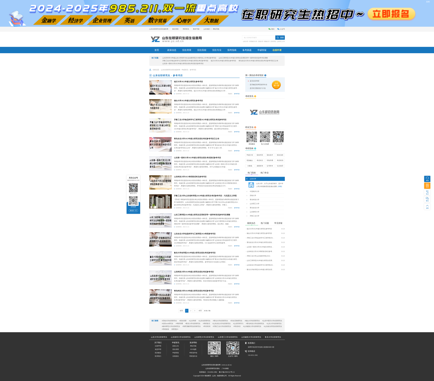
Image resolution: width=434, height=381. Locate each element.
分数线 (249, 166)
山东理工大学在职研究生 (228, 337)
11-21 (283, 229)
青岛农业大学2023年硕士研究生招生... (266, 242)
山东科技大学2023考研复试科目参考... (266, 251)
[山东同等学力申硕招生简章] (265, 112)
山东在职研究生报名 (212, 368)
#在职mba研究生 (167, 323)
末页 (200, 311)
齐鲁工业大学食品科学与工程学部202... (266, 238)
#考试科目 (237, 326)
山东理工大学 (281, 41)
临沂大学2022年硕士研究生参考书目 (223, 61)
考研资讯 (186, 29)
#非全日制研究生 (236, 321)
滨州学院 (273, 41)
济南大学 (260, 41)
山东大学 (245, 41)
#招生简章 (182, 321)
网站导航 (216, 29)
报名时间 (260, 155)
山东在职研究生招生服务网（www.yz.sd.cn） (217, 365)
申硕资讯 (185, 70)
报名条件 (270, 155)
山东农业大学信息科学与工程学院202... (266, 265)
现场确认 (250, 160)
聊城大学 (267, 41)
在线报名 (175, 356)
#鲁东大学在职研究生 (192, 323)
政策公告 (175, 346)
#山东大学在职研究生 (274, 323)
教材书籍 (196, 29)
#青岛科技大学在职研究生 (255, 323)
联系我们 (158, 356)
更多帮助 (193, 343)
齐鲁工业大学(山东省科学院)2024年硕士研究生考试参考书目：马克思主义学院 (205, 196)
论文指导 (280, 166)
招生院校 (201, 50)
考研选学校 (193, 353)
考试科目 (260, 160)
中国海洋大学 (253, 41)
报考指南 (231, 50)
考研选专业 (193, 356)
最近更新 (175, 29)
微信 (272, 29)
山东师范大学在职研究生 (204, 337)
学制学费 (270, 160)
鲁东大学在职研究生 (273, 337)
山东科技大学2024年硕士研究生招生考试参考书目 (194, 272)
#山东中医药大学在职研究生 (272, 321)
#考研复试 (206, 323)
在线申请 (277, 50)
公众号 (282, 29)
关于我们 (158, 343)
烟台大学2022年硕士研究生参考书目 (188, 101)
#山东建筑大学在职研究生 (252, 326)
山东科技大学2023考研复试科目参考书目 (190, 177)
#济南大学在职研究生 (169, 321)
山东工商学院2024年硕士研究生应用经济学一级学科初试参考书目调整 (243, 58)
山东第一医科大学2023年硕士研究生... (266, 247)
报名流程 (280, 155)
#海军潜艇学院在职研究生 (192, 326)
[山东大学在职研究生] (251, 185)
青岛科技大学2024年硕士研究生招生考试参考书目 (194, 291)
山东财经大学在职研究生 (181, 337)
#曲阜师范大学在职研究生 (171, 326)
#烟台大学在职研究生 (252, 321)
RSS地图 (193, 349)
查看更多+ (175, 329)
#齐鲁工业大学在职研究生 (222, 326)
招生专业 (216, 50)
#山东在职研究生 (204, 321)
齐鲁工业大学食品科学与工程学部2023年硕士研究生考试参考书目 (185, 61)
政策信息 (171, 50)
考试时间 (280, 160)
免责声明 (158, 349)
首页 (156, 50)
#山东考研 (192, 321)
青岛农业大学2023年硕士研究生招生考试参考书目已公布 (258, 61)
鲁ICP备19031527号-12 (227, 372)
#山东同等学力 (238, 323)
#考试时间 (206, 326)
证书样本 (270, 166)
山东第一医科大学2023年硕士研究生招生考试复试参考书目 (183, 63)
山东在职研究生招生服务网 (158, 29)
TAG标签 (225, 368)
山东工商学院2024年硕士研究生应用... (266, 260)
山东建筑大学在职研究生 (251, 337)
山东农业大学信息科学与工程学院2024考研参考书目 (195, 234)
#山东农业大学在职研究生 (221, 323)
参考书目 (193, 70)
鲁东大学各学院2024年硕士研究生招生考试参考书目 (195, 253)
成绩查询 (260, 166)
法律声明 (158, 346)
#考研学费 (179, 323)
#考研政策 (165, 329)
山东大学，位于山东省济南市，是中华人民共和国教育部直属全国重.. (269, 185)
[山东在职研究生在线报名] (217, 2)
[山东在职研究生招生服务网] (176, 39)
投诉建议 (158, 353)
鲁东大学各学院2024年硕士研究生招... (266, 269)
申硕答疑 (262, 50)
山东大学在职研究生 (159, 337)
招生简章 (186, 50)
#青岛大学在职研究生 (220, 321)
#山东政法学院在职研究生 (273, 326)
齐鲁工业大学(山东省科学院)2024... (266, 256)
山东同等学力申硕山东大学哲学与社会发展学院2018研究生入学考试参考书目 (189, 58)
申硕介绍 (250, 155)
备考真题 (246, 50)
